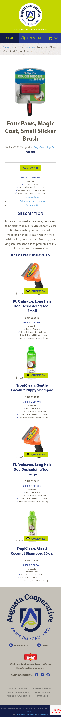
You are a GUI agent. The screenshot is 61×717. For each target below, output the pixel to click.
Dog (19, 47)
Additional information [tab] (32, 200)
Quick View (38, 291)
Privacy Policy (42, 692)
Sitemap (30, 711)
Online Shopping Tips (18, 692)
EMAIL (44, 645)
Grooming (29, 47)
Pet (13, 47)
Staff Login (43, 696)
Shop (6, 47)
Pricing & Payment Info (18, 696)
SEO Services (43, 714)
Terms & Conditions (18, 688)
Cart (56, 38)
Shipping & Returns (42, 688)
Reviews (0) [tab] (32, 205)
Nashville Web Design (26, 714)
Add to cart (30, 167)
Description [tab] (32, 196)
